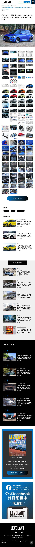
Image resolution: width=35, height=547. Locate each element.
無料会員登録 (27, 2)
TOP (3, 5)
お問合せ (28, 535)
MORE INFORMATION (17, 473)
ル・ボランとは (8, 535)
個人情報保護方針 (19, 535)
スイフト (6, 211)
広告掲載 (14, 537)
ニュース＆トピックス (10, 5)
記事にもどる (17, 198)
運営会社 (20, 537)
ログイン (20, 2)
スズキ (13, 211)
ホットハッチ (21, 211)
